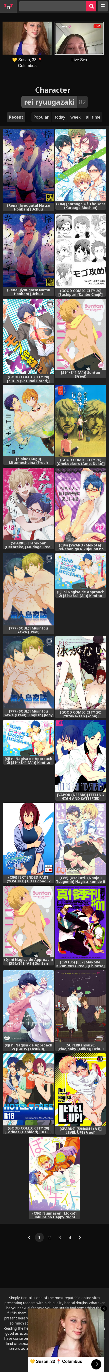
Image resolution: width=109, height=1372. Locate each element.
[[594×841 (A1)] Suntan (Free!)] (80, 334)
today (60, 117)
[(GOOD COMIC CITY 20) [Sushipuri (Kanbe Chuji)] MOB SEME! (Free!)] (80, 251)
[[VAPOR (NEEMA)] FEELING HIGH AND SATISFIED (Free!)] (80, 756)
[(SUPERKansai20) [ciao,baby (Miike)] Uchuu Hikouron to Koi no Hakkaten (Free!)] (80, 1006)
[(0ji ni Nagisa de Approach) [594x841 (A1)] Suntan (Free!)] (28, 921)
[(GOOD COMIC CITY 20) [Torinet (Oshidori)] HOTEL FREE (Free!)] (28, 1089)
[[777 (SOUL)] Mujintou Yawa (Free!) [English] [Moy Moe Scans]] (28, 672)
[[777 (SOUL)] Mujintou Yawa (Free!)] (28, 589)
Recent (16, 117)
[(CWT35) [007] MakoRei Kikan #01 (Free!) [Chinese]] (80, 922)
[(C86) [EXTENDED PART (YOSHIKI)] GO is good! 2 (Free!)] (28, 839)
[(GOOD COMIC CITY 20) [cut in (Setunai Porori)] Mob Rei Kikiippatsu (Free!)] (28, 336)
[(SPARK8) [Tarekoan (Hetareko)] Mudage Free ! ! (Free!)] (28, 504)
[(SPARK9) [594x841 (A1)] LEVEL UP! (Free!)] (80, 1089)
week (75, 117)
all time (93, 117)
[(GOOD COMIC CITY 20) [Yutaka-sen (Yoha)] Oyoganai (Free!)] (80, 672)
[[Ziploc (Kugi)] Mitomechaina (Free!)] (28, 420)
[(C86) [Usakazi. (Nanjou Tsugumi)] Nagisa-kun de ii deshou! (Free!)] (80, 839)
